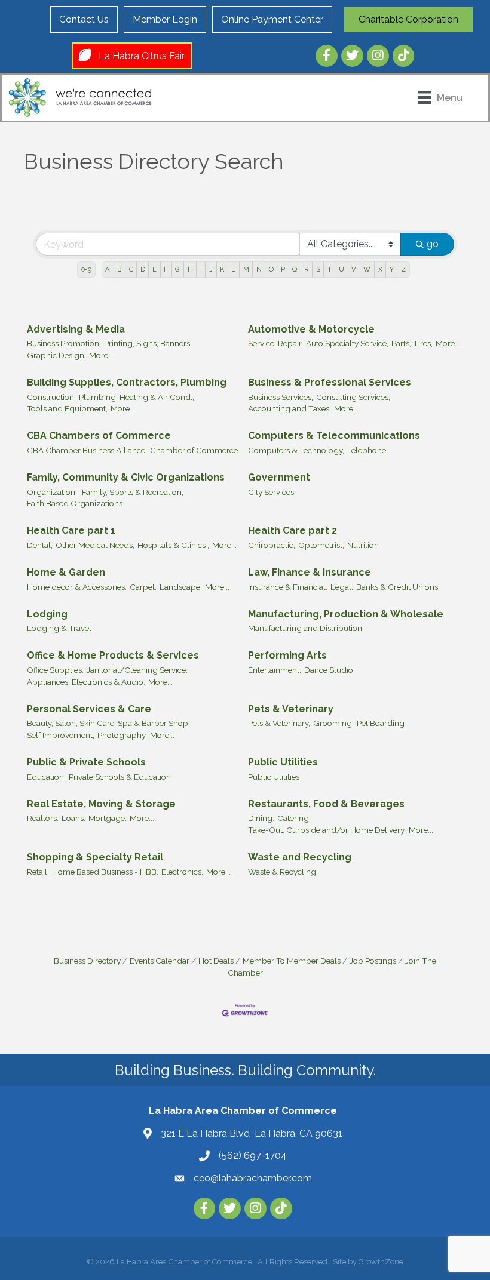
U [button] (341, 269)
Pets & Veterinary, (279, 723)
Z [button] (403, 269)
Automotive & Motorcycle (311, 329)
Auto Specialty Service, (347, 343)
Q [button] (294, 269)
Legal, (341, 587)
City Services (271, 492)
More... (101, 355)
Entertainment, (274, 670)
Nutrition (363, 545)
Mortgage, (107, 818)
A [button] (107, 269)
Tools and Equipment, (67, 408)
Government (279, 477)
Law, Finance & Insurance (309, 572)
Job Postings (373, 960)
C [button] (131, 269)
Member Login (165, 19)
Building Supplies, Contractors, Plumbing (126, 382)
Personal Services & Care (89, 709)
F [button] (166, 269)
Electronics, (182, 871)
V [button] (353, 269)
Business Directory (87, 960)
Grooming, (333, 723)
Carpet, (143, 587)
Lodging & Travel (59, 628)
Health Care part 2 (292, 530)
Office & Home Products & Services (113, 655)
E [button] (154, 269)
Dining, (261, 818)
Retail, (38, 871)
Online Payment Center (272, 19)
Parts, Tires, (412, 343)
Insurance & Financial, (287, 587)
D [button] (142, 269)
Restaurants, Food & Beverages (326, 804)
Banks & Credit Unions (397, 587)
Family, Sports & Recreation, (132, 492)
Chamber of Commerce (194, 450)
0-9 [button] (86, 269)
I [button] (201, 269)
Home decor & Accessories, (77, 587)
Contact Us (84, 19)
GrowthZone (381, 1261)
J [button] (211, 269)
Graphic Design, (56, 355)
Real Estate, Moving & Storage (101, 804)
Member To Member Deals (292, 960)
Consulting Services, (353, 397)
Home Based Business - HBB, (105, 871)
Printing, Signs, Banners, (148, 343)
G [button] (177, 269)
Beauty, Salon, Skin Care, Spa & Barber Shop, (108, 723)
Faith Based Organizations (74, 503)
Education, (46, 776)
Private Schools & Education (120, 776)
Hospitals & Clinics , (173, 545)
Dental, (40, 545)
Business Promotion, (64, 343)
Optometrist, (321, 545)
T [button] (329, 269)
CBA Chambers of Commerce (99, 435)
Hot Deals (216, 960)
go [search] (433, 244)
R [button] (306, 269)
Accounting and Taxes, (289, 408)
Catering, (294, 818)
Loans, (73, 818)
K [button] (222, 269)
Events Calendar (159, 960)
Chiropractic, (271, 545)
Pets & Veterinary (290, 709)
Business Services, (280, 397)
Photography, (122, 735)
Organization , (53, 492)
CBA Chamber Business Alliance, (87, 450)
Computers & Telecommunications (334, 435)
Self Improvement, (60, 735)
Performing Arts (287, 655)
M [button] (246, 269)
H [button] (190, 269)
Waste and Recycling (299, 857)
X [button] (380, 269)
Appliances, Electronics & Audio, (86, 682)
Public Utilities (283, 762)
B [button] (119, 269)
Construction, (51, 397)
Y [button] (392, 269)
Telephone (366, 450)
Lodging (47, 614)
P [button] (283, 269)
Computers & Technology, (296, 450)
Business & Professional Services (329, 382)
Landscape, (181, 587)
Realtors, (43, 818)
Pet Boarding (381, 723)
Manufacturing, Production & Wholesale (345, 614)
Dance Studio (328, 670)
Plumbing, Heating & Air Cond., (136, 397)
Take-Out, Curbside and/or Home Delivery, (327, 830)
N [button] (259, 269)
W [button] (366, 269)
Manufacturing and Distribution (305, 628)
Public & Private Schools (86, 762)
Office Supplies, (55, 670)
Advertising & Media (76, 329)
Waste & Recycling (282, 871)
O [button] (271, 269)
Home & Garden (66, 572)
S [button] (318, 269)
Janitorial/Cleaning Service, (137, 670)
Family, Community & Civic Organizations (126, 477)
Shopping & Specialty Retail (95, 857)
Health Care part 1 (71, 530)
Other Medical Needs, (95, 545)
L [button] (233, 269)
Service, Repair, (275, 343)
